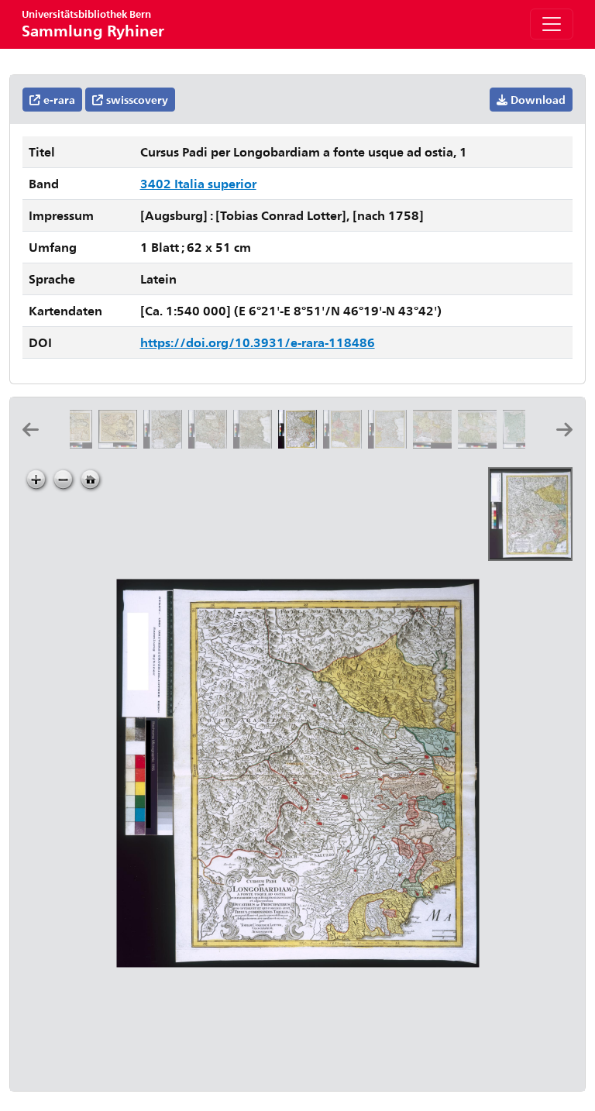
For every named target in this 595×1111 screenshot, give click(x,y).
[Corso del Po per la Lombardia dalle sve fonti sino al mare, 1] (165, 443)
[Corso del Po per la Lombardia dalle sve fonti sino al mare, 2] (210, 443)
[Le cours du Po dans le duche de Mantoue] (75, 443)
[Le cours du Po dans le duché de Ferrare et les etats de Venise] (120, 443)
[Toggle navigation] (551, 24)
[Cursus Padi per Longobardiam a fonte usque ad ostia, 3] (390, 443)
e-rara (57, 99)
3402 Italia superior (198, 183)
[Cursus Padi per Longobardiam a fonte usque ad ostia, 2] (345, 443)
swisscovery (135, 99)
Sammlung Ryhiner (93, 23)
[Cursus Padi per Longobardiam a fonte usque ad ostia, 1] (300, 443)
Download (536, 99)
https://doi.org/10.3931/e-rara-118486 (257, 342)
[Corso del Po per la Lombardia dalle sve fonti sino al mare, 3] (255, 443)
